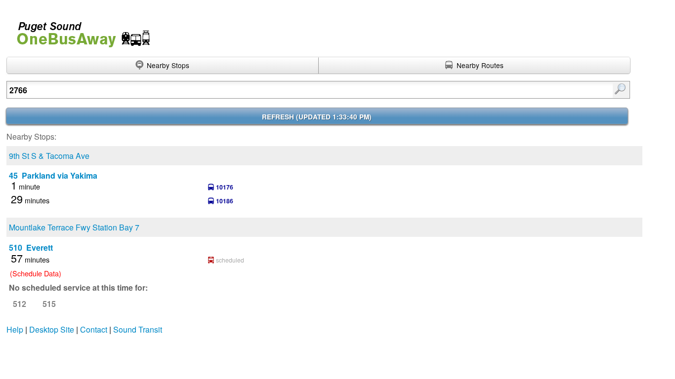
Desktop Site (51, 329)
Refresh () (317, 116)
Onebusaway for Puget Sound (79, 30)
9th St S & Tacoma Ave (49, 155)
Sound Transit (137, 329)
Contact (93, 329)
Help (14, 329)
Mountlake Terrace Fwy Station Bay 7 (74, 227)
